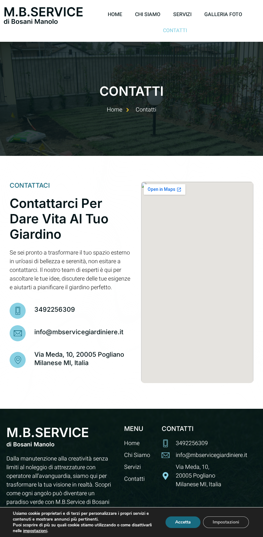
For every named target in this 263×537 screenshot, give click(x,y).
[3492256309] (18, 311)
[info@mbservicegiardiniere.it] (18, 333)
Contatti (175, 30)
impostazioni (35, 531)
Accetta (183, 522)
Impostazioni (226, 522)
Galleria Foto (223, 14)
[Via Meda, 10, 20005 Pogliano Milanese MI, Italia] (18, 360)
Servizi (182, 14)
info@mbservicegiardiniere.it (78, 332)
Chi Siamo (147, 14)
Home (115, 14)
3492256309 (54, 309)
